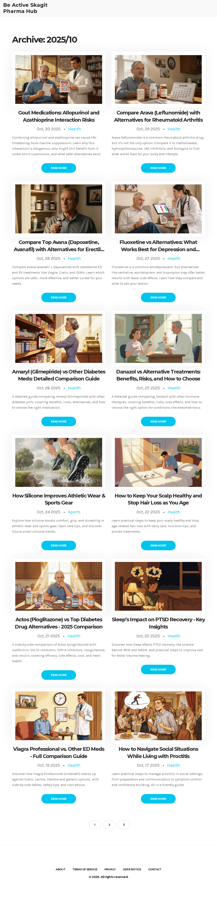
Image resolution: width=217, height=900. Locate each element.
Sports (74, 512)
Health (74, 129)
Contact (154, 869)
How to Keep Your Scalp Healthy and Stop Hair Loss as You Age (158, 499)
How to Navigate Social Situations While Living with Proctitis (158, 752)
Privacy (110, 869)
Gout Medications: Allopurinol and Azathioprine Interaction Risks (58, 116)
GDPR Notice (132, 869)
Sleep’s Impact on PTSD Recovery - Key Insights (158, 623)
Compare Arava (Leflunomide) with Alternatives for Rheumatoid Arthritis (158, 116)
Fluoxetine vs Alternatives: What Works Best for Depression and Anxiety (158, 246)
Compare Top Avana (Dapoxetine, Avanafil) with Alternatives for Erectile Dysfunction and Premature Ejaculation (58, 246)
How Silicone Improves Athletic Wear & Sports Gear (58, 499)
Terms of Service (84, 869)
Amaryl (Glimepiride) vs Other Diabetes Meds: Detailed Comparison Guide (58, 375)
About (60, 869)
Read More (59, 168)
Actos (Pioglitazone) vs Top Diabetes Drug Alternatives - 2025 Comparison (59, 623)
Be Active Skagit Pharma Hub (25, 8)
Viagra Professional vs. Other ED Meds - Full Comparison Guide (58, 752)
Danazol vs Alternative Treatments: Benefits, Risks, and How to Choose (158, 375)
